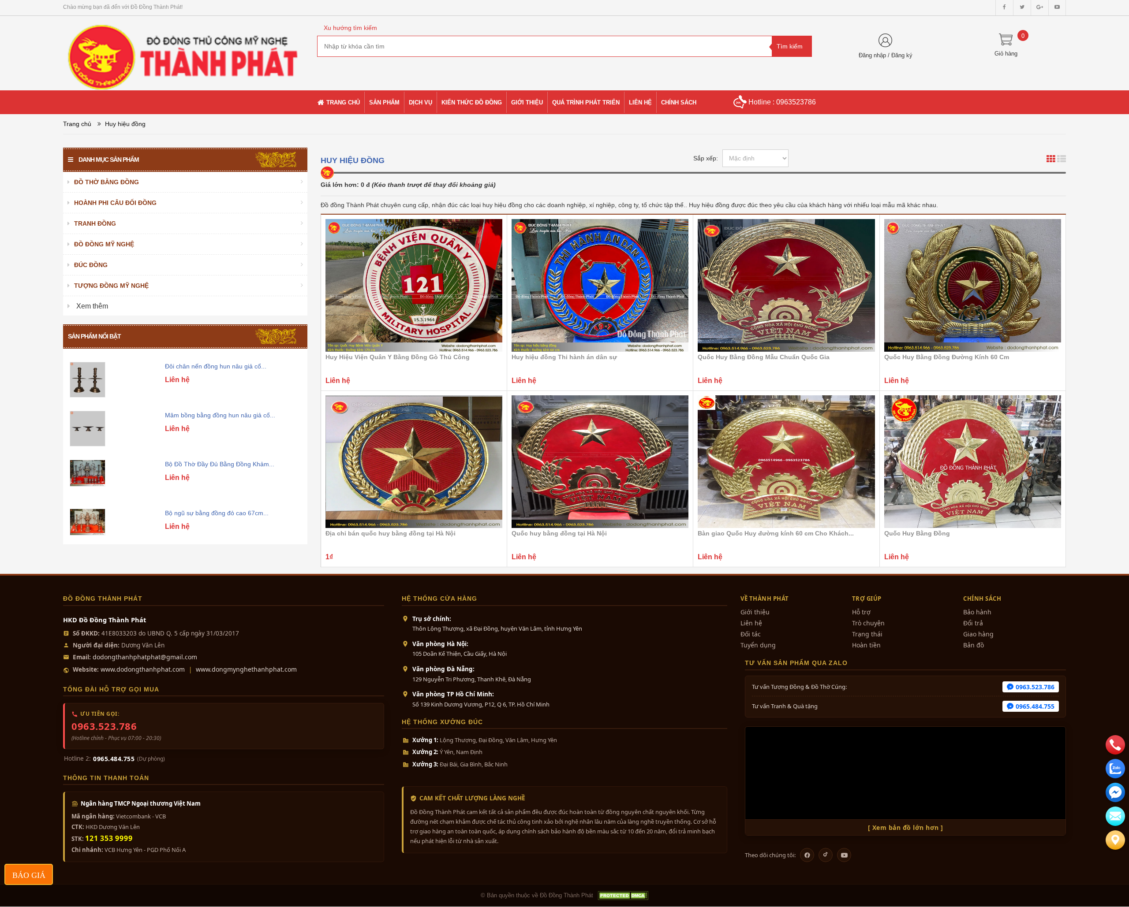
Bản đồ (973, 645)
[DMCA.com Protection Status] (623, 895)
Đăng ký (901, 55)
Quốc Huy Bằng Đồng (917, 533)
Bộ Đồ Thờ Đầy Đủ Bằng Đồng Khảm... (219, 464)
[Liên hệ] (1115, 840)
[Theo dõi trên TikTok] (826, 855)
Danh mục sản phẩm (109, 159)
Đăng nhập (872, 55)
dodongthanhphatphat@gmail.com (145, 657)
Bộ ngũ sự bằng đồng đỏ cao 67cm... (217, 513)
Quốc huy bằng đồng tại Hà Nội (559, 533)
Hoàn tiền (866, 645)
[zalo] (1115, 768)
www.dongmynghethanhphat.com (246, 669)
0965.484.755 (114, 759)
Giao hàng (978, 634)
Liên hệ (751, 623)
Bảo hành (977, 612)
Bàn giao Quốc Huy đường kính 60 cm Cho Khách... (776, 533)
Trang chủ (77, 123)
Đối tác (750, 634)
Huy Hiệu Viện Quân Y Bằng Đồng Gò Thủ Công (397, 357)
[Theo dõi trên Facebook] (807, 855)
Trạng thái (867, 634)
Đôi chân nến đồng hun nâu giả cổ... (215, 366)
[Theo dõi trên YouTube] (844, 855)
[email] (1115, 792)
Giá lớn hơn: (340, 184)
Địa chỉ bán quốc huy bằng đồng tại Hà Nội (390, 533)
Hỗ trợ (861, 612)
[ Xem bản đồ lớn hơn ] (905, 827)
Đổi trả (973, 623)
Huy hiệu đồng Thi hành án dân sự (564, 357)
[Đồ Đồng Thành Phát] (183, 52)
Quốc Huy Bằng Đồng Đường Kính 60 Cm (946, 357)
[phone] (1115, 745)
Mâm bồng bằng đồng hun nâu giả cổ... (220, 415)
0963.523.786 (104, 725)
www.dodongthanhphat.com (143, 669)
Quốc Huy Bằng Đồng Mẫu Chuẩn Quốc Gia (764, 357)
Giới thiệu (755, 612)
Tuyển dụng (758, 645)
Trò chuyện (868, 623)
